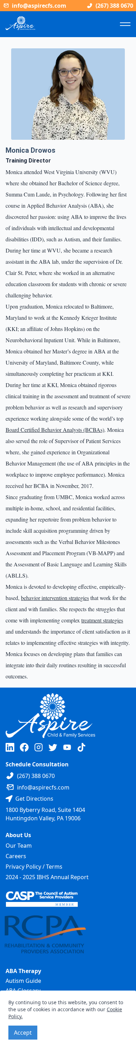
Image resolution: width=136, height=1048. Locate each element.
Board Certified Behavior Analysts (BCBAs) (55, 429)
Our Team (19, 845)
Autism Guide (23, 981)
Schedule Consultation (37, 764)
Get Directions (34, 798)
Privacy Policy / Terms (34, 866)
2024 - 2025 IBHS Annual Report (47, 877)
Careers (16, 856)
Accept (23, 1032)
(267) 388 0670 (114, 5)
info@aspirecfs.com (39, 5)
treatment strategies (102, 620)
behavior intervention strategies (55, 597)
